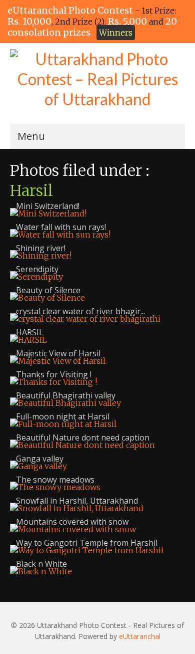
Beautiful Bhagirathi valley (66, 395)
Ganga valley (40, 458)
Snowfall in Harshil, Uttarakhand (77, 500)
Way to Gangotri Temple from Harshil (87, 542)
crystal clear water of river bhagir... (80, 311)
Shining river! (41, 248)
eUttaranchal (139, 636)
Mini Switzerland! (48, 205)
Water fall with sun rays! (61, 227)
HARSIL (30, 332)
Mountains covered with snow (72, 521)
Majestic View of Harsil (58, 353)
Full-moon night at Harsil (63, 416)
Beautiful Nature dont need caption (83, 437)
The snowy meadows (55, 479)
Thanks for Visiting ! (54, 374)
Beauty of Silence (48, 290)
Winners (115, 33)
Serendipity (37, 269)
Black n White (41, 563)
